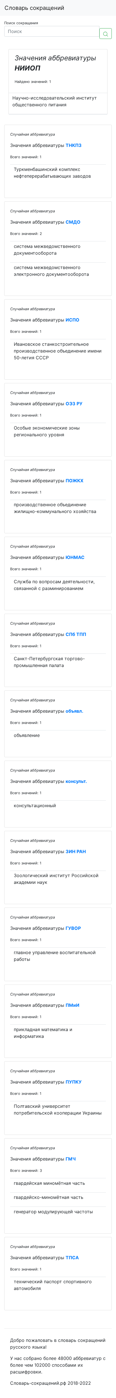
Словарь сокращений (34, 8)
